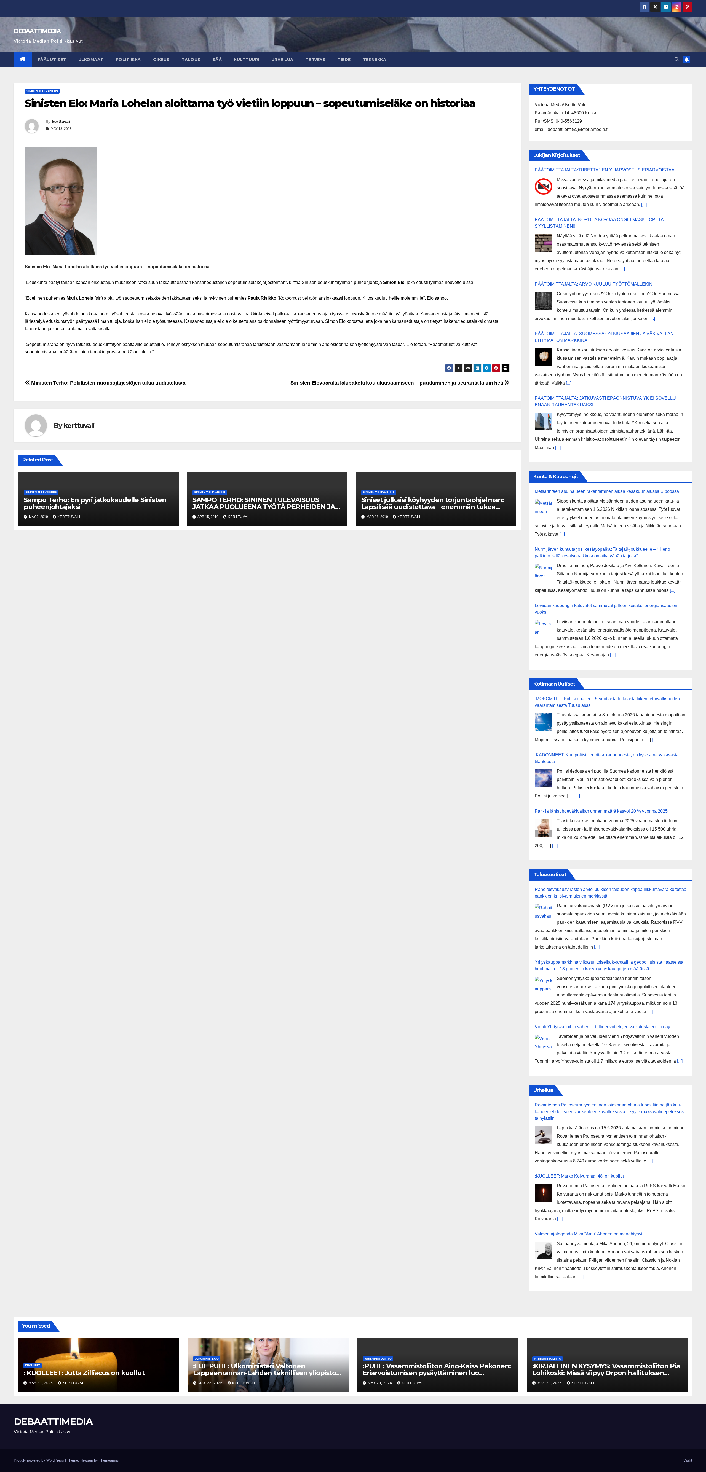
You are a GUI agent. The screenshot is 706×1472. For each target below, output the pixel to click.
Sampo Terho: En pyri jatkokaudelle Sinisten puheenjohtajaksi (95, 503)
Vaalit (687, 1460)
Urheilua (282, 59)
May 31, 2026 (41, 1383)
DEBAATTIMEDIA (37, 31)
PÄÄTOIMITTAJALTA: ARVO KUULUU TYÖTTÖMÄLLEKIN (593, 284)
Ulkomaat (91, 59)
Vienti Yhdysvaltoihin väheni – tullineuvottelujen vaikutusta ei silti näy (602, 1026)
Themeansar (109, 1460)
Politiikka (128, 59)
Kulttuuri (246, 59)
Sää (217, 59)
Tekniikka (374, 59)
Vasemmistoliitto (378, 1358)
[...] (644, 204)
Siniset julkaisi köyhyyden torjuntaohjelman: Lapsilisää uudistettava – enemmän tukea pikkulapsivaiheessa (432, 507)
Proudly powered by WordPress (39, 1460)
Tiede (344, 59)
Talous (191, 59)
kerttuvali (61, 121)
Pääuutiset (52, 59)
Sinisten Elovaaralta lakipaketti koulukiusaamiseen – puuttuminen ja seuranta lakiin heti (397, 383)
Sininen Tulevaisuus (42, 91)
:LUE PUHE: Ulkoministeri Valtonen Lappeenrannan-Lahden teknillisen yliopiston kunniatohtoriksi (266, 1373)
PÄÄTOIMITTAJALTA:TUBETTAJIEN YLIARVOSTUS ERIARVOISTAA (605, 170)
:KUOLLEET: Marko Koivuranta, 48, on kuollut (579, 1176)
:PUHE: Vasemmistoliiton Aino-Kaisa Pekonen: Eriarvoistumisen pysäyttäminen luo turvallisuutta (436, 1373)
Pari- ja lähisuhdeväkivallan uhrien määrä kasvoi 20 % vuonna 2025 (601, 811)
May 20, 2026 (380, 1383)
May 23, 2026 (211, 1383)
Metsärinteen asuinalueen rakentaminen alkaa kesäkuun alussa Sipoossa (607, 491)
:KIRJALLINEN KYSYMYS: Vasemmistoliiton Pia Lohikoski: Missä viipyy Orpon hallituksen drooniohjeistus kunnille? (606, 1373)
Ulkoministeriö (207, 1358)
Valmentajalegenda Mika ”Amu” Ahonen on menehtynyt (588, 1234)
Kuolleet (32, 1365)
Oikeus (161, 59)
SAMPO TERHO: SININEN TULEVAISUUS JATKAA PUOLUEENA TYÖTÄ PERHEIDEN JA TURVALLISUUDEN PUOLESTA (263, 507)
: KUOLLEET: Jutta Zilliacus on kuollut (83, 1373)
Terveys (316, 59)
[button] (677, 59)
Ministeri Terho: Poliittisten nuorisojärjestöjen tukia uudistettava (108, 383)
